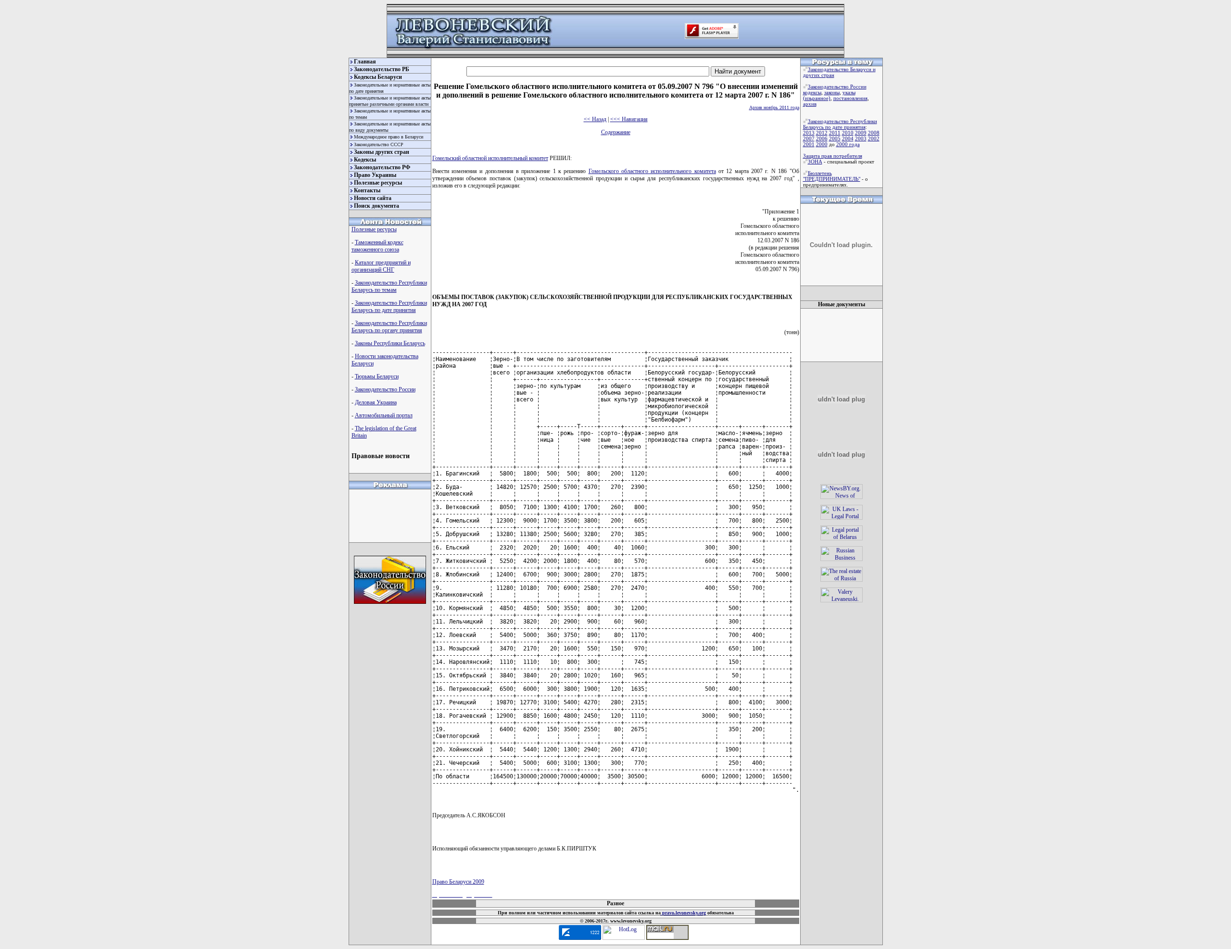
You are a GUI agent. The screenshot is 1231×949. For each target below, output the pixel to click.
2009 (861, 133)
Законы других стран (381, 152)
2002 (873, 138)
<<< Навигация (629, 119)
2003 (861, 138)
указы (848, 92)
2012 (822, 133)
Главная (365, 61)
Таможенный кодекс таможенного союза (377, 246)
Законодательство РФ (382, 167)
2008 (873, 133)
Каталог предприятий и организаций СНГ (381, 266)
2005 (835, 138)
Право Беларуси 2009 (458, 881)
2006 (822, 138)
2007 (809, 138)
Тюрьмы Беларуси (377, 376)
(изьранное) (816, 98)
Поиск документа (376, 205)
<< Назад (595, 119)
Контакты (367, 190)
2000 (822, 144)
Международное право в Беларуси (388, 136)
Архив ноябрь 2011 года (774, 107)
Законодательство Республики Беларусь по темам (389, 286)
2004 (848, 138)
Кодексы (365, 159)
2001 (809, 144)
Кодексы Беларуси (378, 77)
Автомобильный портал (384, 415)
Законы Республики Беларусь (390, 343)
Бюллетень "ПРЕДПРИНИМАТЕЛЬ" (831, 176)
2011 (835, 133)
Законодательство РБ (381, 69)
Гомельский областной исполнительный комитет (490, 158)
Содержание (615, 132)
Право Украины (375, 175)
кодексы (812, 92)
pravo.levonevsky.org (683, 912)
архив (809, 104)
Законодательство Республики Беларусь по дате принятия (389, 306)
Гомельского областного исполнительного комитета (652, 171)
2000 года (848, 144)
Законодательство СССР (378, 144)
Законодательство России (385, 389)
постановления (850, 98)
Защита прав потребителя (832, 156)
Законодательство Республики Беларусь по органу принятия (389, 327)
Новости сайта (372, 198)
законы (832, 92)
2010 (848, 133)
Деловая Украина (376, 402)
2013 (809, 133)
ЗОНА (815, 161)
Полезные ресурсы (378, 182)
